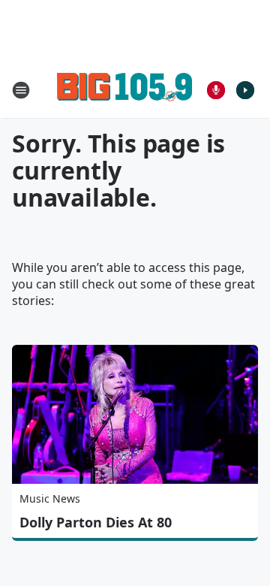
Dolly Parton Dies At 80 (96, 522)
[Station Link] (124, 90)
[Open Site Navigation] (21, 90)
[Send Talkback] (216, 90)
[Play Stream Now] (245, 90)
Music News (50, 498)
